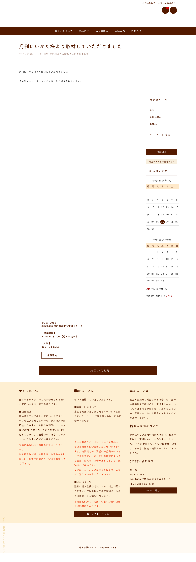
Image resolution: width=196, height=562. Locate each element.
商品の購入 (101, 31)
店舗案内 (120, 31)
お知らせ (136, 31)
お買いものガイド (166, 3)
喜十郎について (64, 31)
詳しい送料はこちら (98, 514)
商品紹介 (84, 31)
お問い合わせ (148, 3)
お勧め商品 (156, 117)
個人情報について (88, 548)
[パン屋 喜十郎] (29, 16)
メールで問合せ (153, 490)
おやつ (153, 110)
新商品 (153, 124)
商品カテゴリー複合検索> (161, 162)
